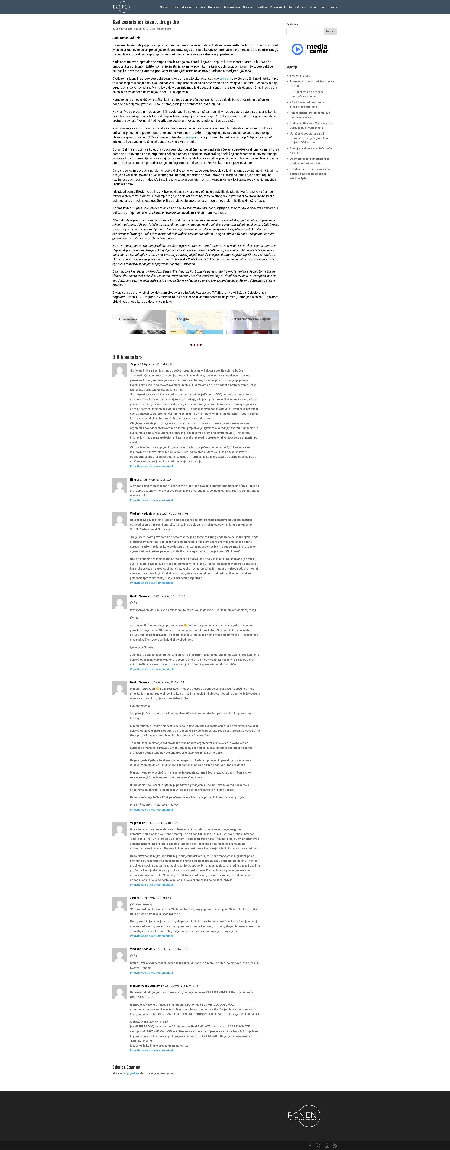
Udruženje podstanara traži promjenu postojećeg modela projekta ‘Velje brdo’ (309, 138)
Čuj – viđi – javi (297, 7)
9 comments (164, 28)
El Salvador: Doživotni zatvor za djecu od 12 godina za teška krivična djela (310, 174)
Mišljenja (187, 7)
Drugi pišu (214, 7)
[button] (191, 345)
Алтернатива (139, 320)
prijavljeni (133, 1073)
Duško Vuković (124, 28)
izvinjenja (188, 137)
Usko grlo (196, 320)
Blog (322, 7)
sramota (225, 78)
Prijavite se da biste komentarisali (151, 466)
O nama (333, 7)
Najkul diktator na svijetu (252, 320)
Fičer (175, 7)
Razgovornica (231, 7)
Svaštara (262, 7)
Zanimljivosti (278, 7)
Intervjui (200, 7)
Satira (313, 7)
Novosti (164, 7)
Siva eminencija (300, 75)
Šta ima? (248, 7)
